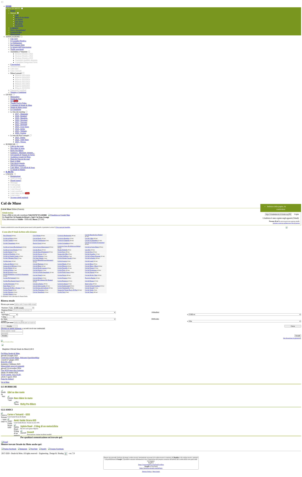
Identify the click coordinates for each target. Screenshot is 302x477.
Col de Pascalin (62, 268)
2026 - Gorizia (20, 133)
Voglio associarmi (17, 49)
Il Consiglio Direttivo (18, 41)
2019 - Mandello (21, 118)
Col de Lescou (62, 261)
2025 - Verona (20, 142)
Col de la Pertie (8, 270)
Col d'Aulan (37, 235)
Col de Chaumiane (9, 243)
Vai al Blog (5, 382)
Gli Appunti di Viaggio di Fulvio (22, 155)
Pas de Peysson (8, 272)
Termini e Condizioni (18, 92)
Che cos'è (14, 39)
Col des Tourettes (38, 290)
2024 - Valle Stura (22, 140)
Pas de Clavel (37, 243)
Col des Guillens (63, 256)
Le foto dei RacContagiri (19, 135)
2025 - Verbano (21, 131)
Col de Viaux (89, 292)
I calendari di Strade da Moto (21, 105)
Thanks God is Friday (18, 103)
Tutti (17, 15)
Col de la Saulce (38, 284)
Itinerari (13, 13)
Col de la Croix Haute (92, 247)
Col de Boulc (37, 238)
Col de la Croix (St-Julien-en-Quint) (69, 246)
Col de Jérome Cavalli (65, 258)
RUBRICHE (11, 144)
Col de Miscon (62, 266)
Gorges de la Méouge (10, 266)
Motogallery (14, 97)
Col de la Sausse (63, 284)
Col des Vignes (8, 294)
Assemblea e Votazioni (19, 52)
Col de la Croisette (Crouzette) (94, 242)
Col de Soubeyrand (64, 286)
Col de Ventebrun (38, 292)
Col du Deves (37, 250)
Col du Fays (89, 252)
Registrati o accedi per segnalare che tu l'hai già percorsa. (286, 223)
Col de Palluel (7, 268)
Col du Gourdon (90, 254)
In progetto (19, 26)
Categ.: (4, 317)
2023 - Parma (20, 138)
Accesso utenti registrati (19, 198)
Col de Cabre (89, 238)
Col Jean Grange (38, 258)
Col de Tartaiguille (64, 288)
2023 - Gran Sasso (22, 127)
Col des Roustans (8, 284)
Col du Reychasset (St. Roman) (43, 280)
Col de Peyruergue (91, 270)
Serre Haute (7, 286)
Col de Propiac (62, 278)
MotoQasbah (15, 34)
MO (14, 101)
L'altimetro (14, 28)
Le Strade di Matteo (17, 170)
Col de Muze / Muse (91, 266)
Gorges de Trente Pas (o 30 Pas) (68, 290)
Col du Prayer (62, 275)
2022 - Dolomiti (21, 125)
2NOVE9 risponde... (18, 165)
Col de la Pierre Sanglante (41, 272)
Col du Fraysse (37, 254)
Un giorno (19, 19)
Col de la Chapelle (63, 240)
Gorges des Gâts (63, 254)
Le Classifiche (15, 110)
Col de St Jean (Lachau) (92, 286)
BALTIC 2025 (6, 362)
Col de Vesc (61, 292)
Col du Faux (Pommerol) (41, 252)
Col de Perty (61, 270)
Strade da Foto (15, 99)
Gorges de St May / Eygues (12, 288)
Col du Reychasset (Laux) (11, 281)
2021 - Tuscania (21, 122)
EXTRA (9, 95)
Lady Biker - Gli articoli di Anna (22, 168)
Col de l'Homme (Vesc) (10, 258)
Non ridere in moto (17, 148)
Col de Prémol (37, 278)
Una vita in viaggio (17, 163)
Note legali (156, 471)
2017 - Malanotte (21, 114)
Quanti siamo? (15, 181)
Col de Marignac (38, 264)
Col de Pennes (89, 268)
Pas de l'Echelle (62, 250)
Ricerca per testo (7, 322)
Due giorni (19, 22)
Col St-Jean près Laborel (40, 288)
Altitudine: (155, 312)
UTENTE (10, 174)
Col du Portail (37, 275)
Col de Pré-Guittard (9, 278)
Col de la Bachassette (64, 235)
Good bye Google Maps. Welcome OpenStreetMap (20, 358)
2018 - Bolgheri (21, 116)
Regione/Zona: (7, 310)
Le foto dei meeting (17, 112)
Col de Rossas (89, 281)
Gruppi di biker (16, 32)
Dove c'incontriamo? (18, 30)
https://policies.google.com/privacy (151, 468)
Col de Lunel (89, 261)
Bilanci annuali (16, 73)
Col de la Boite (8, 238)
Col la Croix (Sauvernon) (41, 247)
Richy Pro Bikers (16, 151)
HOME (9, 6)
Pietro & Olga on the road (20, 159)
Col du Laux (7, 261)
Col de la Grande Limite (11, 256)
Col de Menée (62, 264)
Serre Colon (88, 284)
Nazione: (4, 308)
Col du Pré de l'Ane (91, 275)
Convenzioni (15, 64)
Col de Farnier (7, 252)
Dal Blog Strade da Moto (10, 353)
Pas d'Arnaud (7, 235)
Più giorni (18, 24)
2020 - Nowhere (21, 120)
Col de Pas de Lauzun (40, 268)
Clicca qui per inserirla (62, 227)
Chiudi (295, 218)
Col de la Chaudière (91, 240)
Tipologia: (5, 315)
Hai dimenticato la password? (292, 338)
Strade (12, 11)
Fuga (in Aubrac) (7, 379)
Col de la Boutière (63, 238)
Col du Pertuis (37, 270)
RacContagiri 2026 (17, 45)
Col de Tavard (89, 288)
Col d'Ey (87, 250)
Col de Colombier (63, 243)
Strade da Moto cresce (18, 107)
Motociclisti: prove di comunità (12, 366)
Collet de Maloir (8, 264)
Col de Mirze (37, 266)
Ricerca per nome (7, 304)
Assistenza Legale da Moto (20, 157)
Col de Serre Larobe (39, 286)
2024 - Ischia (20, 129)
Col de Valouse (8, 292)
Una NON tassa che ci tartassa (12, 370)
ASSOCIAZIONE (13, 37)
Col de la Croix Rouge (10, 250)
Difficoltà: (155, 319)
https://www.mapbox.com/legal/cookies (151, 464)
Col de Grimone (38, 256)
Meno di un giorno (22, 17)
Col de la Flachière (9, 254)
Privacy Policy (147, 471)
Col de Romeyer (63, 281)
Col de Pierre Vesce (64, 272)
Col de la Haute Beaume (92, 256)
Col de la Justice (90, 258)
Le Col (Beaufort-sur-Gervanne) (43, 260)
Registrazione (15, 176)
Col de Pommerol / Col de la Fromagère (15, 274)
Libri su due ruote (17, 146)
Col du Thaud (7, 290)
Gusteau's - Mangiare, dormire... (22, 153)
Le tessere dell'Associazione (20, 47)
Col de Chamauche (39, 240)
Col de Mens (89, 264)
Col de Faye (61, 252)
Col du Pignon (89, 272)
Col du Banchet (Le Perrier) (93, 235)
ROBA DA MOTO (13, 9)
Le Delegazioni (16, 43)
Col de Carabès (8, 240)
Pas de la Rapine (90, 278)
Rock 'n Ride (15, 161)
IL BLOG (9, 172)
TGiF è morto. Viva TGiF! (11, 375)
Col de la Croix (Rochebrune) (12, 247)
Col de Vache (89, 290)
